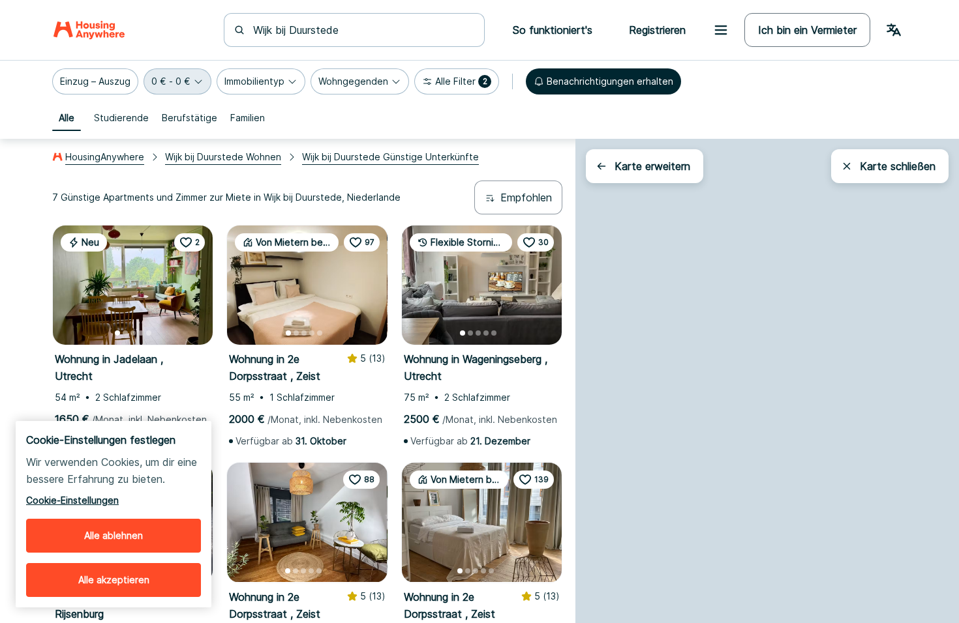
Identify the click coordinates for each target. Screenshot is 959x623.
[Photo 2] (125, 333)
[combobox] (362, 30)
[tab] (66, 118)
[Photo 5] (149, 333)
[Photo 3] (133, 333)
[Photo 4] (141, 333)
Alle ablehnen (113, 535)
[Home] (89, 30)
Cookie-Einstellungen (72, 500)
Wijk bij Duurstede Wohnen (223, 156)
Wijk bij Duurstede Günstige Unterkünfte (390, 156)
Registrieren (657, 29)
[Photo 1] (117, 333)
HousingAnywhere (104, 156)
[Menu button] (721, 30)
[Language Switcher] (894, 30)
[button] (95, 81)
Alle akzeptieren (113, 579)
